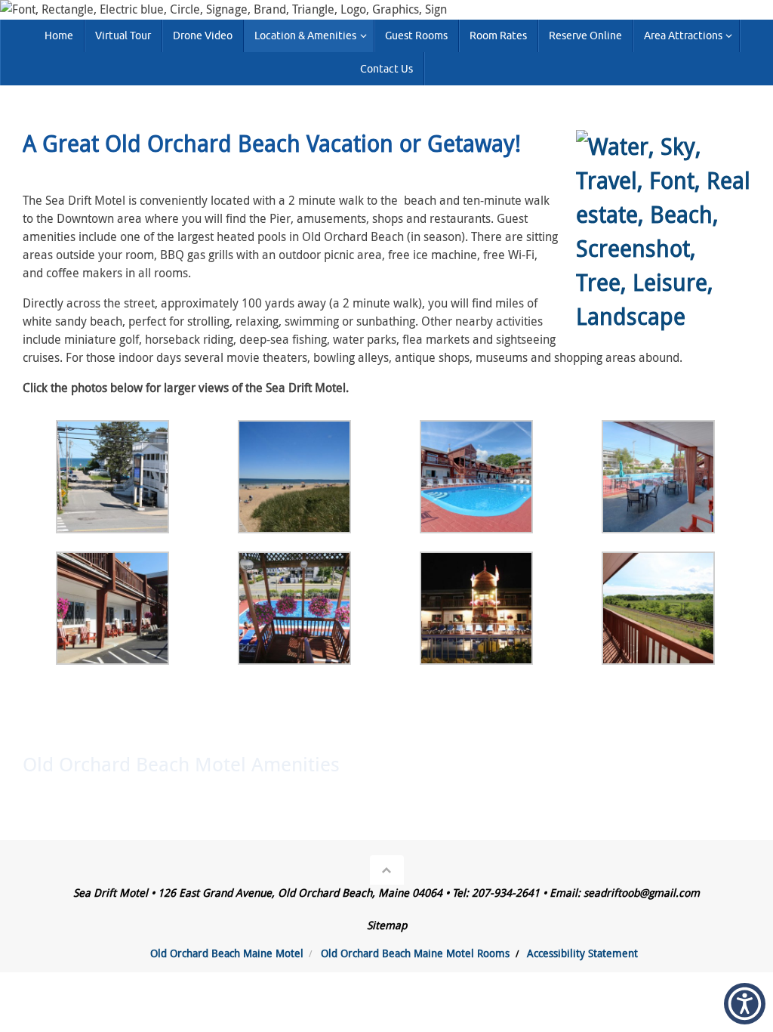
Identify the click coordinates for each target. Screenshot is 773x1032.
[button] (744, 1003)
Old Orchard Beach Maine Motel (226, 953)
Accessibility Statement (582, 953)
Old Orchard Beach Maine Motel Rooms (415, 953)
